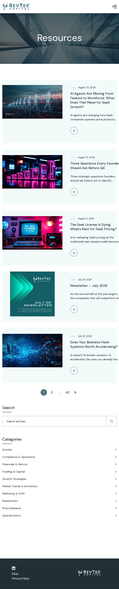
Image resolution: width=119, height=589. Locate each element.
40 (67, 392)
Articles (7, 450)
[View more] (74, 130)
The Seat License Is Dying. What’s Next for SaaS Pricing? (93, 226)
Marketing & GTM (13, 493)
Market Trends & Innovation (19, 486)
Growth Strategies (14, 479)
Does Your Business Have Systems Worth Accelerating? (93, 344)
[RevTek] (16, 6)
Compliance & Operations (18, 457)
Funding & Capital (13, 471)
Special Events (11, 515)
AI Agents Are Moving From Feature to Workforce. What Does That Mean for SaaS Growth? (92, 100)
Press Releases (11, 508)
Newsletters (10, 501)
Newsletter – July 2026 (89, 285)
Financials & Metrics (14, 464)
